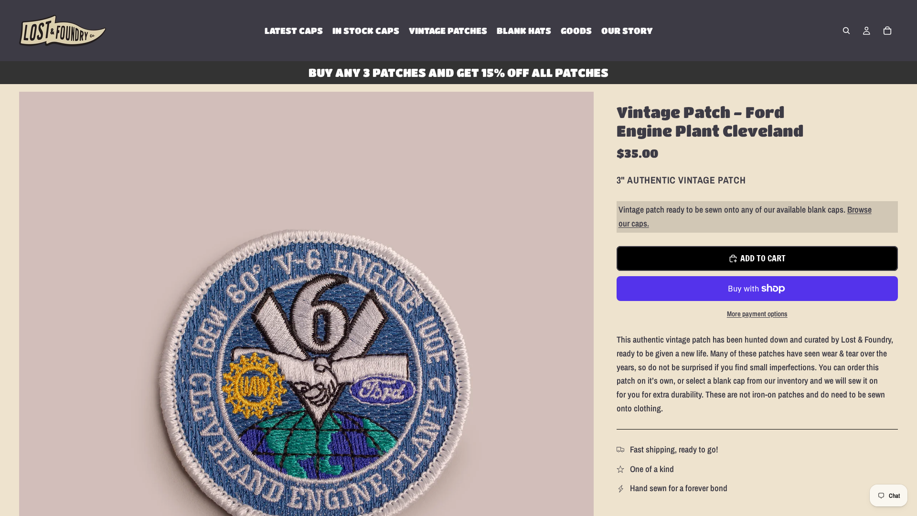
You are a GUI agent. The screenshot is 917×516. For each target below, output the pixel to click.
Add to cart (763, 258)
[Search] (846, 30)
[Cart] (887, 30)
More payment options (757, 314)
